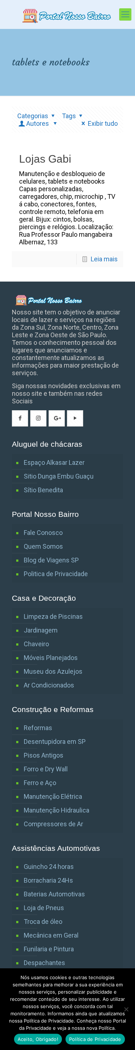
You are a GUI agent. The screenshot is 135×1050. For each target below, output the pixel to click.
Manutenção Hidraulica (56, 810)
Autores (38, 123)
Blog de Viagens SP (51, 560)
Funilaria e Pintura (49, 949)
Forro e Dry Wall (46, 769)
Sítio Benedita (43, 490)
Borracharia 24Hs (48, 880)
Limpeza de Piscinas (53, 616)
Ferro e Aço (40, 783)
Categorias (32, 116)
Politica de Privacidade (56, 574)
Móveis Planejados (51, 657)
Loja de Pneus (44, 908)
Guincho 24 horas (49, 866)
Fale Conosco (43, 532)
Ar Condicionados (49, 685)
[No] (126, 1009)
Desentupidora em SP (55, 741)
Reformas (38, 728)
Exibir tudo (103, 123)
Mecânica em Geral (51, 935)
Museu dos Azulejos (53, 671)
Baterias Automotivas (54, 894)
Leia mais (104, 259)
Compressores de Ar (53, 824)
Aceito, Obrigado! (38, 1039)
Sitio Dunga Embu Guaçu (59, 476)
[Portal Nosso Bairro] (67, 14)
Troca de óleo (43, 921)
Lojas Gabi (45, 159)
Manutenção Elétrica (53, 796)
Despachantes (44, 963)
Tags (69, 116)
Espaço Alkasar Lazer (54, 462)
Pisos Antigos (43, 755)
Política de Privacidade (95, 1039)
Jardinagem (41, 630)
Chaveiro (36, 644)
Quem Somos (43, 546)
